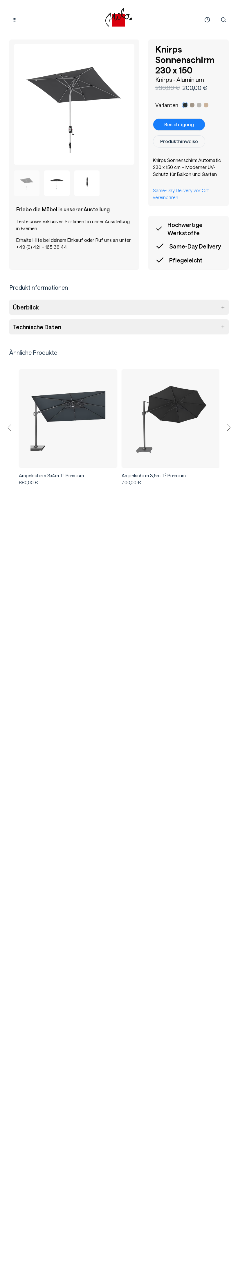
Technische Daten (37, 326)
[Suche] (223, 20)
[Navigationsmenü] (14, 20)
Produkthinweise (179, 141)
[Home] (118, 17)
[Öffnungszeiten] (207, 20)
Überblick (26, 307)
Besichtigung (179, 124)
